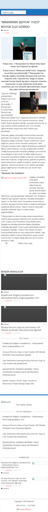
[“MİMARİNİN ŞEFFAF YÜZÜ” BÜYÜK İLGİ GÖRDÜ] (24, 48)
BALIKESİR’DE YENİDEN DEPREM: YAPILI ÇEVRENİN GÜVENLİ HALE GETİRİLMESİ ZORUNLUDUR (21, 372)
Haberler (6, 30)
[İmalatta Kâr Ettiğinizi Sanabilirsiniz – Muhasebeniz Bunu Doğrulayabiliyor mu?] (24, 282)
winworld (9, 301)
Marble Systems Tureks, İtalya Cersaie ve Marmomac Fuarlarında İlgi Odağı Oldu (19, 382)
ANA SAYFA (20, 505)
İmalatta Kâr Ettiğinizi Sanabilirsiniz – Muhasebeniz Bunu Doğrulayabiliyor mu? (20, 296)
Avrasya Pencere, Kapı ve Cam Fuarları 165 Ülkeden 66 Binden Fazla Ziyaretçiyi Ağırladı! (21, 328)
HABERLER (24, 457)
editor (7, 33)
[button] (45, 12)
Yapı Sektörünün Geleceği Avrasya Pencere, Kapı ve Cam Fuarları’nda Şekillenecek (24, 362)
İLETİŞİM (31, 505)
